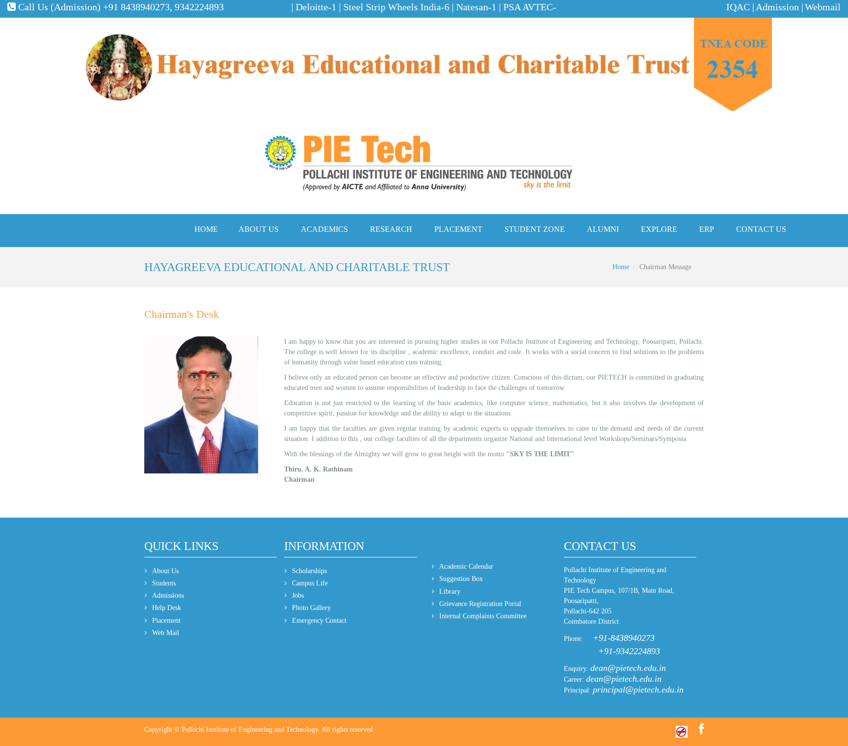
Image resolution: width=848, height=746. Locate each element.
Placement (458, 229)
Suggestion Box (461, 578)
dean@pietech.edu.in (628, 668)
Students (164, 583)
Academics (324, 229)
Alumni (603, 229)
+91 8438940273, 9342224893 (163, 6)
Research (391, 229)
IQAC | (740, 6)
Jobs (298, 595)
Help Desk (166, 607)
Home (206, 229)
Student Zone (534, 229)
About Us (258, 229)
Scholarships (309, 571)
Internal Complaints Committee (483, 616)
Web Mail (165, 632)
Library (449, 591)
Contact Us (761, 229)
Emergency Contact (319, 620)
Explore (659, 229)
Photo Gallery (311, 607)
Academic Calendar (466, 566)
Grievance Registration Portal (480, 604)
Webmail (823, 6)
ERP (706, 229)
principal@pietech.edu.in (638, 689)
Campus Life (310, 583)
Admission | (779, 6)
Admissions (168, 595)
